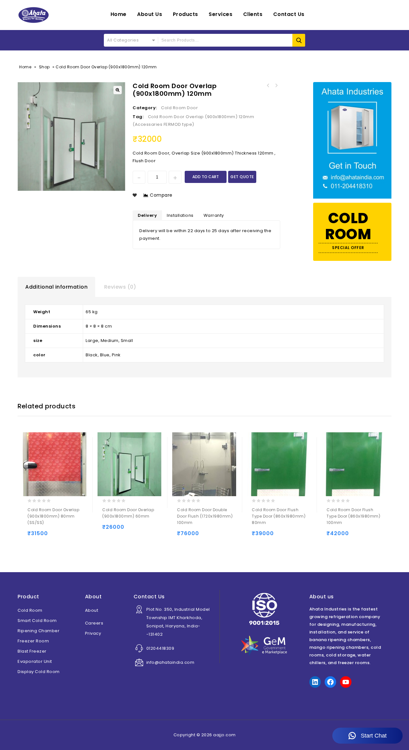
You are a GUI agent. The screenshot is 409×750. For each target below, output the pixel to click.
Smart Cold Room (37, 620)
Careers (94, 623)
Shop (44, 67)
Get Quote (242, 176)
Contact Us (289, 14)
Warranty (214, 215)
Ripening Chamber (38, 631)
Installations (180, 215)
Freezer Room (33, 641)
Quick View (58, 536)
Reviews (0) (120, 287)
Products (185, 14)
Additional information (56, 287)
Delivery (147, 215)
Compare (161, 195)
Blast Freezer (32, 651)
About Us (149, 14)
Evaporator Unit (35, 661)
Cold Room (30, 610)
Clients (253, 14)
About (91, 610)
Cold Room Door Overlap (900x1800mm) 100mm (276, 85)
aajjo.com (224, 735)
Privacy (93, 633)
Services (220, 14)
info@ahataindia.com (170, 662)
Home (119, 14)
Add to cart (205, 176)
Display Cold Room (39, 672)
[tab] (56, 287)
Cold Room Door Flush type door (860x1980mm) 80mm (267, 85)
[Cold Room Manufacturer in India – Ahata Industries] (34, 15)
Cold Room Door (179, 108)
